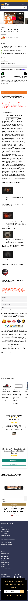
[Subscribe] (22, 591)
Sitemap (3, 551)
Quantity (3, 58)
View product (14, 504)
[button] (14, 92)
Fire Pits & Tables (5, 529)
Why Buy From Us (5, 562)
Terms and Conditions (6, 548)
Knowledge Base (5, 564)
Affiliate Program (5, 553)
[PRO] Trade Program (6, 568)
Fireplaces (3, 526)
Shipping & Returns (5, 550)
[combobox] (14, 7)
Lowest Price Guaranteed (7, 542)
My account (4, 570)
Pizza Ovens (4, 533)
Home (2, 27)
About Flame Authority (6, 558)
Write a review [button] (14, 461)
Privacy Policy (4, 546)
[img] (14, 418)
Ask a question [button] (14, 464)
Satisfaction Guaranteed (7, 544)
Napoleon (3, 34)
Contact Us (3, 560)
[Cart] (22, 4)
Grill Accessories (5, 537)
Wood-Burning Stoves (6, 535)
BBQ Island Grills (5, 531)
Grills (2, 527)
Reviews (3, 566)
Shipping (3, 63)
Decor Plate (4, 499)
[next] (25, 499)
